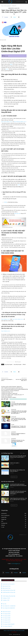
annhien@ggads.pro (15, 563)
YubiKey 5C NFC (6, 598)
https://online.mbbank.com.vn (7, 121)
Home (2, 5)
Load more (13, 476)
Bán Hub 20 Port (6, 586)
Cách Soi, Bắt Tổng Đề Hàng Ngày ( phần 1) (21, 380)
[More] (18, 17)
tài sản (7, 69)
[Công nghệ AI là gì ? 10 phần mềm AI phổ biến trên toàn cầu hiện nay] (5, 426)
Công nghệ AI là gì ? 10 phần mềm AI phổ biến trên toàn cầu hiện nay (18, 426)
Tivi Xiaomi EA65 (6, 617)
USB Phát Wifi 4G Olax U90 (9, 592)
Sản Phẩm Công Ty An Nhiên (8, 580)
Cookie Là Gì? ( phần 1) (14, 462)
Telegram (24, 572)
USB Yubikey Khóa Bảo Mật (9, 596)
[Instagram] (11, 572)
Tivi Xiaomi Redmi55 (7, 626)
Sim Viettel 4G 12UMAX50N (9, 606)
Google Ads (13, 409)
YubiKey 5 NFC (6, 600)
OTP (19, 184)
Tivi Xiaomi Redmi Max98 (8, 624)
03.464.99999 (14, 632)
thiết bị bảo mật (17, 213)
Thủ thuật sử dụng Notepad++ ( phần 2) (7, 380)
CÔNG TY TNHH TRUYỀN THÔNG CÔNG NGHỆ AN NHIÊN (14, 630)
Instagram (16, 572)
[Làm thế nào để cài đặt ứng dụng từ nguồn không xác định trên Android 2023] (5, 404)
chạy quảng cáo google (17, 364)
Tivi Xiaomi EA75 (6, 620)
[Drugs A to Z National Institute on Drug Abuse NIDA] (5, 433)
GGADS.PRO (16, 8)
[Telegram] (20, 572)
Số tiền (5, 202)
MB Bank (24, 364)
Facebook (7, 572)
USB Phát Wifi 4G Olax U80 (9, 590)
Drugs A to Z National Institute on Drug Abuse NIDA (18, 434)
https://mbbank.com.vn (5, 319)
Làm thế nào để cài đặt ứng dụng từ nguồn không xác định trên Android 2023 (18, 405)
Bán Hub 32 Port (6, 588)
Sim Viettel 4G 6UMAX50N (9, 608)
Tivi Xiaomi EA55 (6, 615)
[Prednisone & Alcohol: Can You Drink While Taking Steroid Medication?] (5, 441)
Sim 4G (4, 603)
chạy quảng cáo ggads (8, 364)
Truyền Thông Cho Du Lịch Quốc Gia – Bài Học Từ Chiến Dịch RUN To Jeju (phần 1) (18, 419)
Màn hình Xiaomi (7, 611)
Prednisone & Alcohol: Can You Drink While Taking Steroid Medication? (17, 441)
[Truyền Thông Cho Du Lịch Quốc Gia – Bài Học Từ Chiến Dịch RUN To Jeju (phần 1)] (5, 419)
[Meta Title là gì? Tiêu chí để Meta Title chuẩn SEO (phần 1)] (5, 472)
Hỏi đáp (12, 424)
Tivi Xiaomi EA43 (6, 613)
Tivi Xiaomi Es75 (6, 622)
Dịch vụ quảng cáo (7, 5)
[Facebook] (3, 572)
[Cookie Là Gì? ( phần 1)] (5, 465)
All (20, 453)
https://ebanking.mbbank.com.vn (20, 121)
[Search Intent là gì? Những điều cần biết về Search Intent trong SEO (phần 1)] (5, 458)
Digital (11, 64)
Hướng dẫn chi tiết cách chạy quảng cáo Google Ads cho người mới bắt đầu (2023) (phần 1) (19, 412)
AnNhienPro (14, 5)
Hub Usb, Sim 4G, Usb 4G (8, 584)
